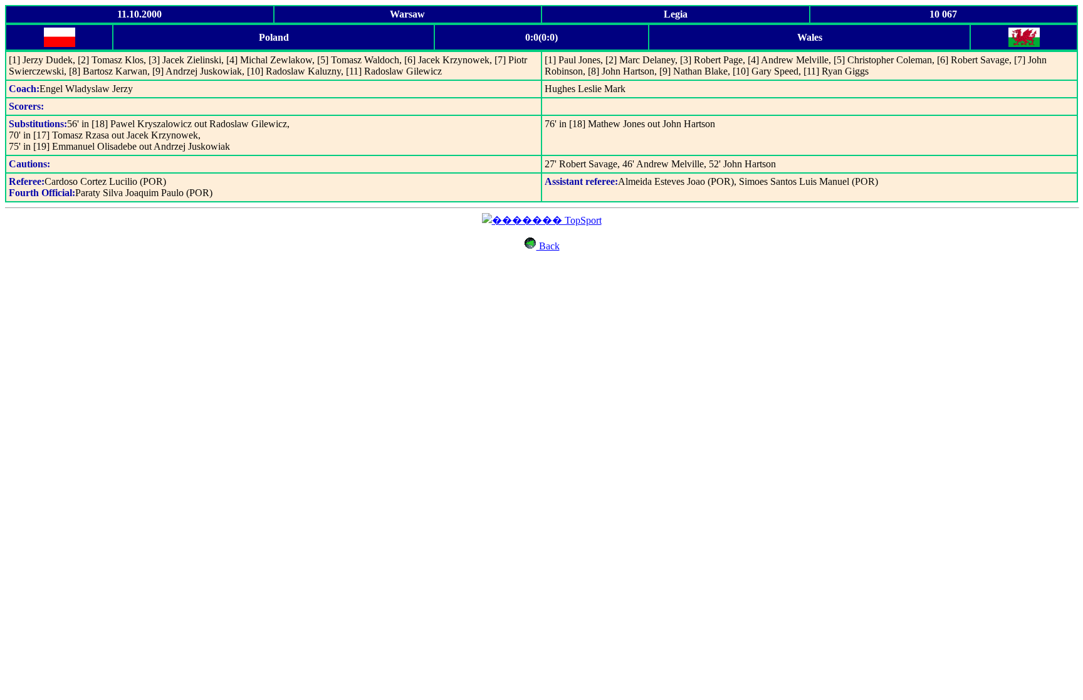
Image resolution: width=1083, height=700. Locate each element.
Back (548, 246)
